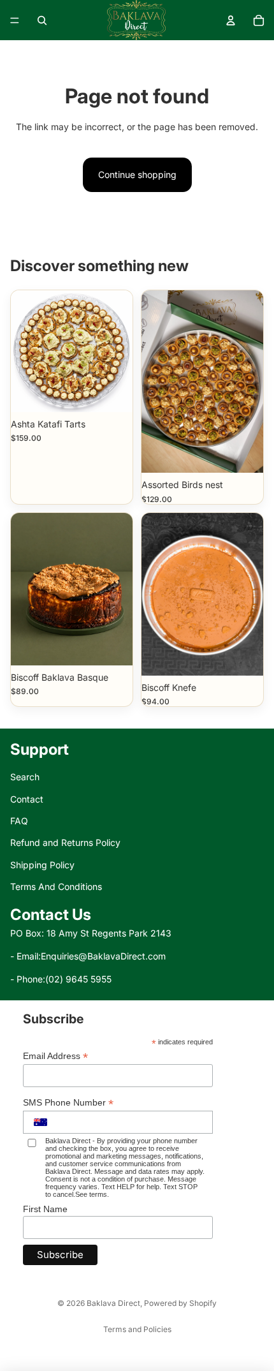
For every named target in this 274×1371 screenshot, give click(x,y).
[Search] (42, 20)
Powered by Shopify (180, 1303)
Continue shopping (137, 174)
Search (25, 776)
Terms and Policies (137, 1329)
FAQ (19, 820)
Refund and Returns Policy (65, 842)
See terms (91, 1194)
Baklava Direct (113, 1303)
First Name (45, 1209)
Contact (26, 799)
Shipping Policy (42, 864)
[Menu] (14, 20)
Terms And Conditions (56, 886)
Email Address (55, 1056)
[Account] (231, 20)
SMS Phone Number (68, 1103)
